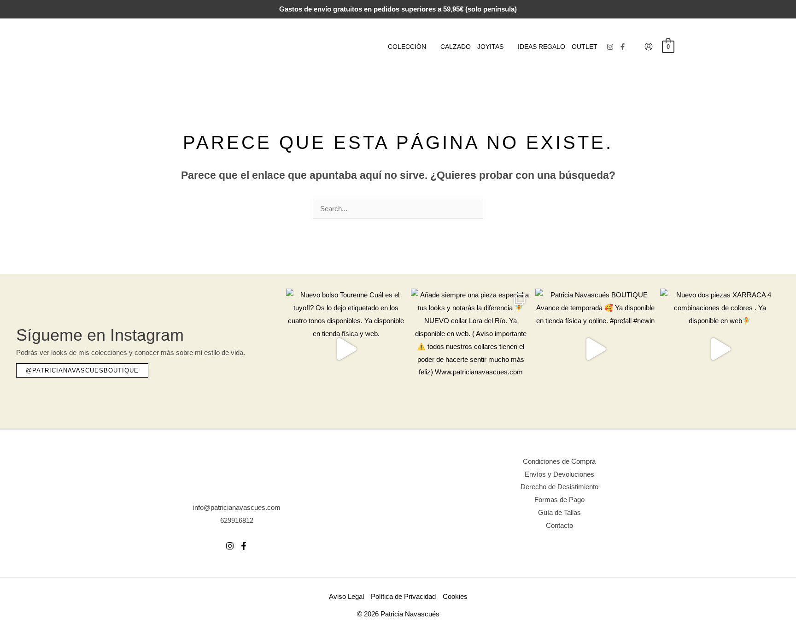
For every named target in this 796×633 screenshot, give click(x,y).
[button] (430, 46)
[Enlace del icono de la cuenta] (648, 46)
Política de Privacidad (403, 596)
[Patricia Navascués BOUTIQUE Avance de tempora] (595, 349)
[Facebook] (622, 46)
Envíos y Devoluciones (559, 474)
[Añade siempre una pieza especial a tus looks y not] (471, 349)
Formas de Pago (559, 499)
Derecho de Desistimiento (559, 487)
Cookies (455, 596)
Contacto (559, 525)
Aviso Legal (346, 596)
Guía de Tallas (559, 512)
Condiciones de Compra (559, 461)
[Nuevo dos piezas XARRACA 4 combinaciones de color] (720, 349)
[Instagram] (610, 46)
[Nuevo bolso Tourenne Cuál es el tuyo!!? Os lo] (346, 349)
